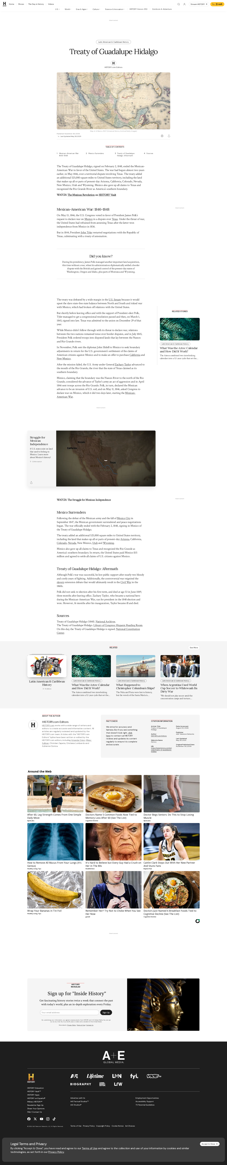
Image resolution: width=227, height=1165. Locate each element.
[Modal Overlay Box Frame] (113, 582)
